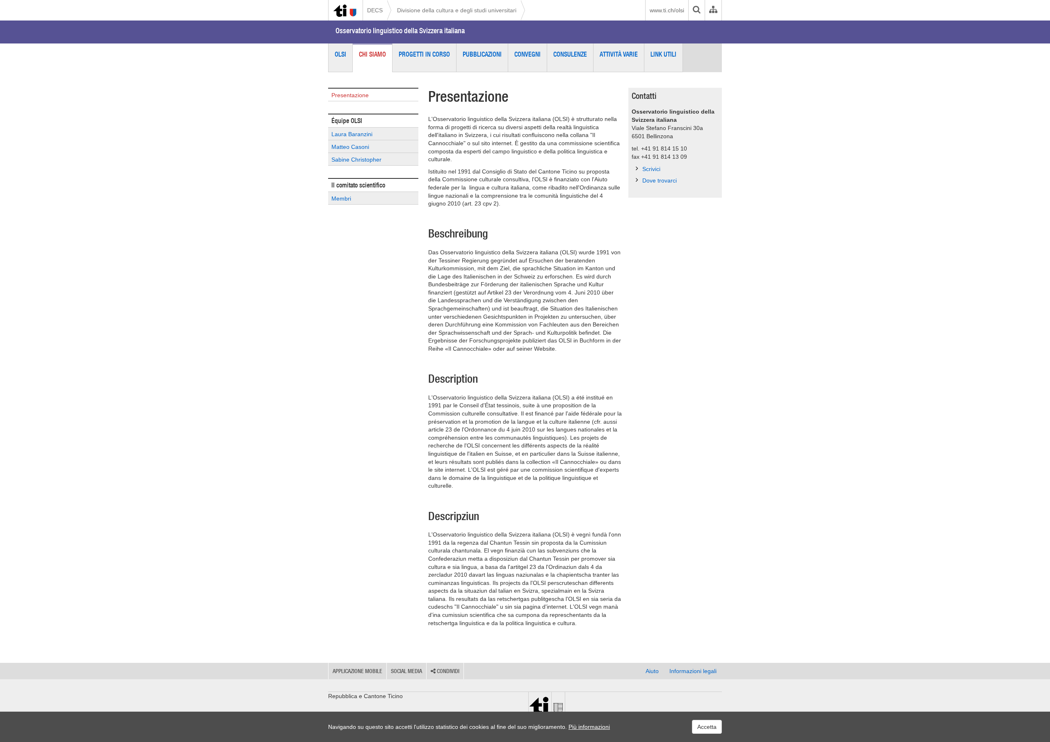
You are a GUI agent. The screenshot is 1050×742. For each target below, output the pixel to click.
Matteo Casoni (350, 147)
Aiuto (652, 671)
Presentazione (350, 95)
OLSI (340, 54)
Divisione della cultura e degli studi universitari (456, 10)
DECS (375, 10)
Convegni (527, 54)
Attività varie (619, 54)
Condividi (447, 671)
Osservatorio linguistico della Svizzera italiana (400, 30)
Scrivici (651, 169)
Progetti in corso (424, 54)
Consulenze (570, 54)
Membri (341, 198)
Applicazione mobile (357, 671)
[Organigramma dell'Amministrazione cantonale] (713, 10)
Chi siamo (372, 54)
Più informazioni (589, 727)
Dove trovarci (659, 180)
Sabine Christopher (356, 159)
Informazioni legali (693, 671)
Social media (406, 671)
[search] (696, 10)
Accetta (707, 727)
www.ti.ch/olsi (667, 10)
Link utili (663, 54)
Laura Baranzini (351, 134)
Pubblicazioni (482, 54)
